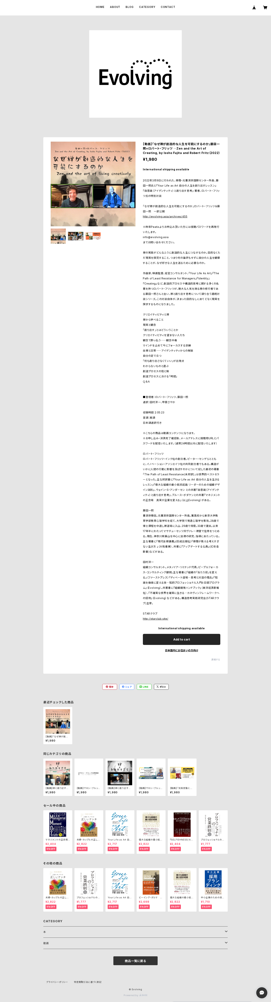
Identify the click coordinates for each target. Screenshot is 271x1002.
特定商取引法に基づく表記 (88, 982)
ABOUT (115, 6)
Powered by (131, 995)
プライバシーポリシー (57, 982)
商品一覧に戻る (135, 961)
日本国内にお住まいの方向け (181, 650)
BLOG (129, 6)
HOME (100, 6)
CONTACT (168, 6)
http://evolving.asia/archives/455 (165, 216)
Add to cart (181, 639)
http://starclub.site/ (155, 618)
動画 (46, 943)
